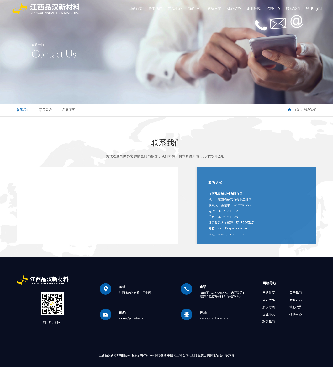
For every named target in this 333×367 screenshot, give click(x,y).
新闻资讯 (295, 300)
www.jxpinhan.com (214, 318)
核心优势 (234, 9)
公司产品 (268, 300)
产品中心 (175, 9)
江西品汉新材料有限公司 (115, 355)
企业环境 (254, 9)
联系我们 (293, 9)
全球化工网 (189, 355)
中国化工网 (174, 355)
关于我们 (155, 9)
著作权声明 (226, 355)
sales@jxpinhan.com (134, 318)
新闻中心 (195, 9)
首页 (296, 109)
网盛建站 (213, 355)
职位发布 (45, 110)
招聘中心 (273, 9)
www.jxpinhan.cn (231, 234)
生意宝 (202, 355)
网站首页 (136, 9)
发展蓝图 (68, 110)
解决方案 (214, 9)
